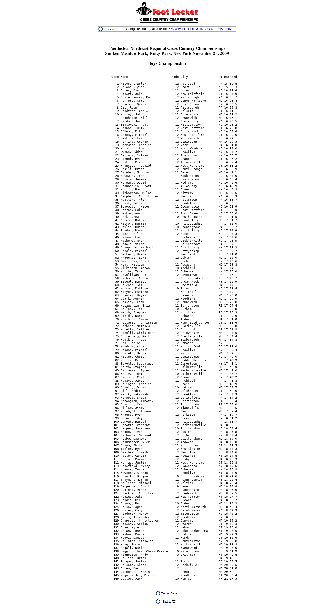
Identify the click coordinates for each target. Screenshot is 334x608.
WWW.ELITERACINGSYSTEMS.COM (201, 29)
